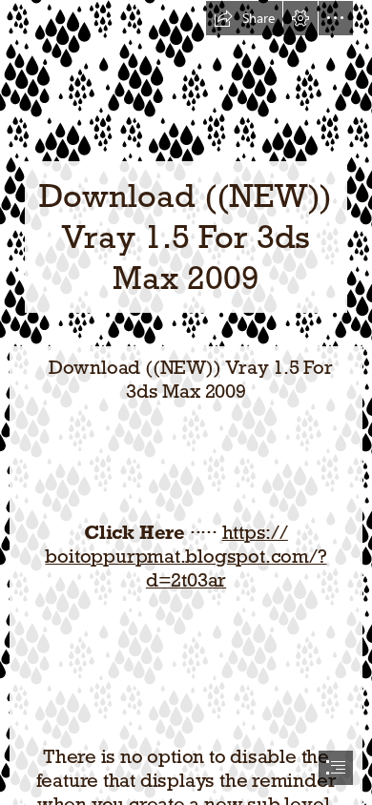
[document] (186, 402)
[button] (244, 18)
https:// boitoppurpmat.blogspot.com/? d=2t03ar (185, 556)
